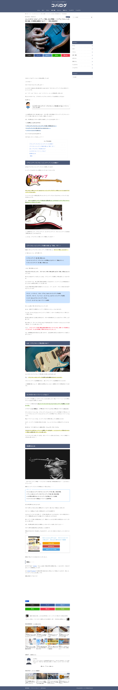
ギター (43, 10)
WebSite (43, 666)
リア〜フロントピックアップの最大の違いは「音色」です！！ (42, 146)
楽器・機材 (53, 10)
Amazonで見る (51, 543)
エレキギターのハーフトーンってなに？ (37, 151)
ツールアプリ (78, 10)
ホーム (38, 10)
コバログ (84, 688)
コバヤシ (35, 658)
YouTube (52, 666)
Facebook (33, 571)
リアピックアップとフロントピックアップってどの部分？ (41, 143)
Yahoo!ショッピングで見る (51, 549)
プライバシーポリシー (35, 688)
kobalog (35, 566)
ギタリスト (59, 10)
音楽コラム (65, 10)
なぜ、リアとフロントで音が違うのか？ (37, 148)
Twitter (28, 571)
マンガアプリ (71, 10)
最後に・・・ (33, 155)
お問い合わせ (43, 688)
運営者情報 (27, 688)
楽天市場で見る (51, 546)
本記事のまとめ (32, 153)
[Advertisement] (47, 67)
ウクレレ (47, 10)
